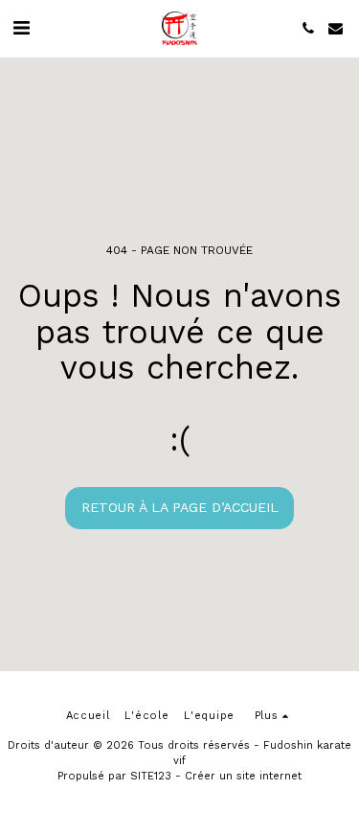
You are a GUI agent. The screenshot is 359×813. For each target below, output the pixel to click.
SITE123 (150, 776)
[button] (21, 28)
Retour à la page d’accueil (180, 507)
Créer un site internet (243, 776)
